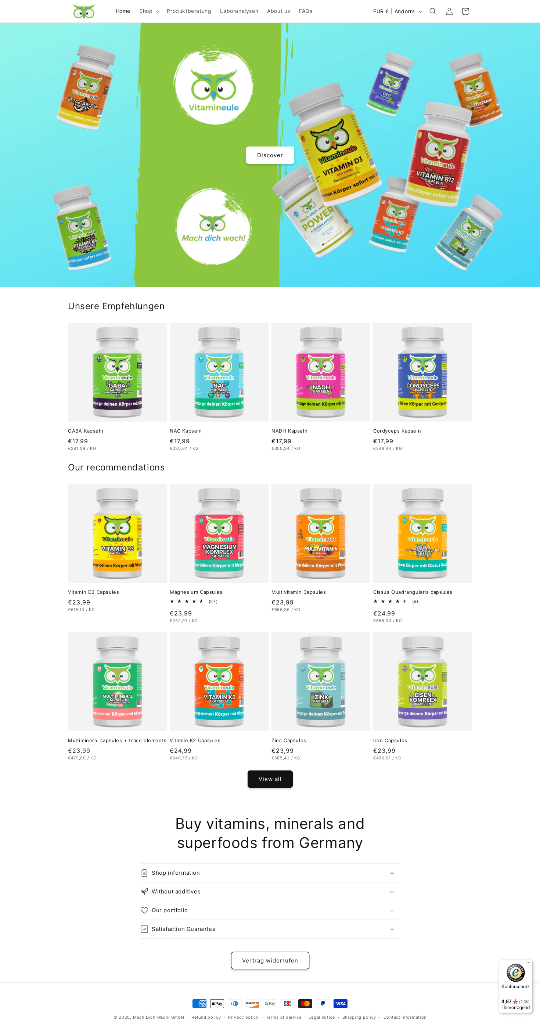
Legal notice (322, 1017)
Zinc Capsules (288, 740)
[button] (148, 11)
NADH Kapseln (289, 431)
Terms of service (284, 1017)
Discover (270, 154)
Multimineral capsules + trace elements (117, 740)
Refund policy (206, 1017)
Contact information (405, 1017)
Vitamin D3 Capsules (93, 592)
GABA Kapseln (85, 431)
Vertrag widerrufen (270, 960)
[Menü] (528, 964)
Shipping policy (359, 1017)
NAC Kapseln (186, 431)
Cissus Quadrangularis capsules (413, 592)
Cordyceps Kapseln (397, 431)
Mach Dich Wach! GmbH (158, 1017)
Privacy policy (243, 1017)
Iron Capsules (390, 740)
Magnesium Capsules (196, 592)
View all (270, 779)
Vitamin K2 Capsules (195, 740)
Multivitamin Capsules (298, 592)
